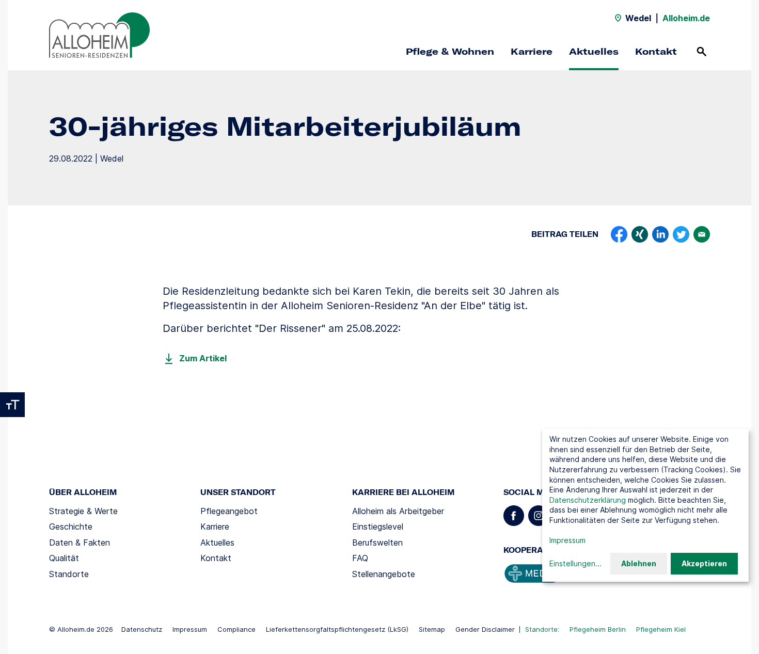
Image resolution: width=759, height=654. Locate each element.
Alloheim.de (686, 18)
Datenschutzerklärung (587, 500)
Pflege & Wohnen (450, 51)
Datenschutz (141, 629)
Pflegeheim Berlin (598, 629)
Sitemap (432, 629)
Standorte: (542, 629)
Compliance (236, 629)
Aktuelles (594, 51)
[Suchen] (701, 51)
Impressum (189, 629)
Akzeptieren (704, 563)
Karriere (531, 51)
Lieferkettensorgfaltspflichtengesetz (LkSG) (337, 629)
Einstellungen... (575, 563)
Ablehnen (638, 563)
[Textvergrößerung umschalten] (12, 404)
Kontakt (656, 51)
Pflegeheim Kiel (661, 629)
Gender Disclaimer (485, 629)
